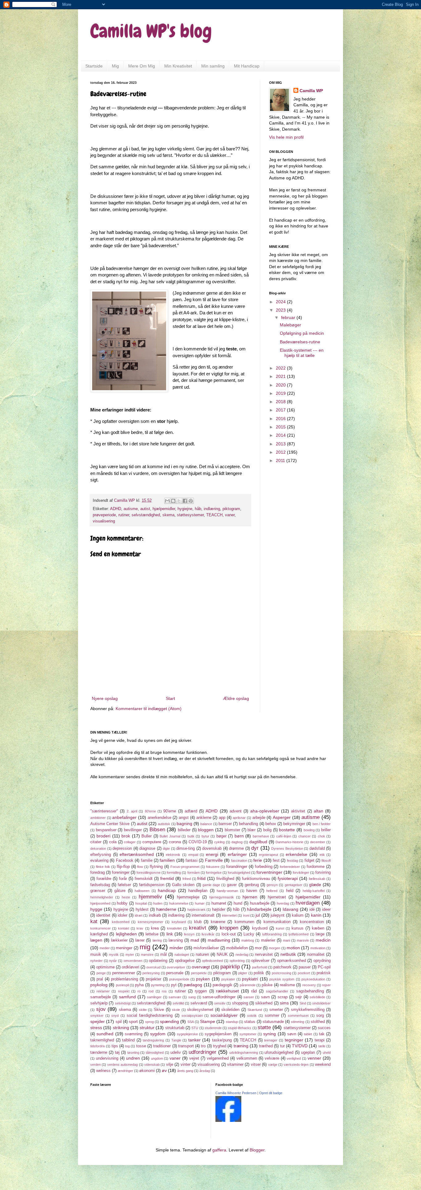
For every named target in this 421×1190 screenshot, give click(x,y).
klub (198, 922)
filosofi (326, 860)
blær (251, 830)
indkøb (155, 915)
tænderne (98, 1052)
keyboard (179, 922)
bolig (267, 830)
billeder (184, 830)
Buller (146, 836)
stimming (297, 1022)
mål (163, 954)
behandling (248, 824)
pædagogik (222, 985)
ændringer (125, 1071)
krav (140, 928)
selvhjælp (99, 1003)
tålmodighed (155, 1052)
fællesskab (317, 879)
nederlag (241, 954)
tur (282, 1046)
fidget (309, 860)
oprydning (322, 961)
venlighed (294, 1058)
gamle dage (211, 885)
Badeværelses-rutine (300, 341)
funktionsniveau (256, 879)
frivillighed (225, 879)
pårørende (247, 985)
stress (96, 1027)
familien (167, 860)
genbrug (252, 885)
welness (103, 1071)
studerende (213, 1028)
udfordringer (202, 1052)
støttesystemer (190, 515)
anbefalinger (124, 817)
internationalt (203, 915)
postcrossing (281, 973)
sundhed (104, 1033)
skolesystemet (200, 1010)
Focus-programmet (184, 867)
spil (119, 1022)
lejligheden (126, 933)
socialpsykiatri (192, 1015)
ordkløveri (130, 967)
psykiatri (250, 978)
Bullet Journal (170, 836)
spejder (97, 1021)
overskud (153, 967)
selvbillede (317, 997)
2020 (281, 384)
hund (238, 903)
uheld (327, 1052)
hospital (141, 903)
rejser (326, 985)
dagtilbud (258, 841)
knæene (218, 922)
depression (122, 848)
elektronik (173, 855)
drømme (236, 848)
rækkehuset (227, 990)
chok (321, 836)
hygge (96, 909)
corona (175, 842)
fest (276, 860)
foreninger (120, 872)
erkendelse (296, 854)
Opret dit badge (270, 1093)
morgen (274, 948)
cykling (219, 842)
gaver (232, 885)
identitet (103, 915)
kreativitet (174, 928)
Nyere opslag (105, 698)
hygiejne (185, 509)
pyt (174, 985)
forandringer (236, 867)
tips (115, 1046)
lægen (96, 940)
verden (95, 1064)
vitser (256, 1064)
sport (133, 1022)
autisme (131, 509)
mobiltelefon (237, 948)
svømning (133, 1034)
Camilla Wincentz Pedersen (235, 1093)
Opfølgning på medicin (302, 333)
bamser (225, 824)
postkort (304, 973)
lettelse (151, 934)
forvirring (323, 872)
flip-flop (123, 867)
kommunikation (277, 922)
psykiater (228, 979)
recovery (309, 985)
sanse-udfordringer (218, 997)
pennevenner (123, 973)
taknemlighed (102, 1040)
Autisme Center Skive (109, 824)
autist (145, 509)
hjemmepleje (188, 897)
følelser (124, 885)
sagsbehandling (310, 991)
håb (198, 509)
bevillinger (133, 830)
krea (155, 928)
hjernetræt (277, 897)
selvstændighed (146, 515)
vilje (169, 1064)
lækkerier (119, 940)
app (222, 818)
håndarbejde (259, 909)
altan (318, 810)
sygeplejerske (187, 1034)
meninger (124, 948)
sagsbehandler (277, 991)
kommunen (244, 922)
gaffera (219, 1149)
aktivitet (298, 811)
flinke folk (103, 867)
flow (140, 867)
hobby (122, 903)
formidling (174, 872)
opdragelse (184, 961)
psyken (203, 978)
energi (212, 854)
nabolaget (181, 954)
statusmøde (273, 1022)
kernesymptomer (150, 922)
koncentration (312, 922)
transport (186, 1046)
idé (312, 909)
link (169, 933)
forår (123, 879)
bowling (309, 830)
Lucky (248, 934)
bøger (221, 836)
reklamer (103, 991)
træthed (266, 1046)
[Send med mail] (167, 501)
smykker (97, 1015)
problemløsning (124, 979)
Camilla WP (311, 90)
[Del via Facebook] (185, 501)
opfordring (237, 961)
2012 (281, 452)
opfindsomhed (212, 961)
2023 (281, 310)
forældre (103, 879)
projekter (153, 979)
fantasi (192, 860)
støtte (264, 1027)
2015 (281, 426)
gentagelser (293, 885)
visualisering (104, 521)
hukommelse (178, 903)
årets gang (185, 1071)
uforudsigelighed (278, 1052)
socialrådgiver (224, 1015)
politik (259, 973)
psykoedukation (313, 979)
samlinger (154, 997)
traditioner (162, 1046)
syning (269, 1033)
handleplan (197, 891)
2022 (281, 368)
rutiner (123, 515)
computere (151, 842)
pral (99, 979)
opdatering (158, 961)
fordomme (316, 867)
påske (267, 985)
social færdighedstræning (150, 1015)
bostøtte (287, 829)
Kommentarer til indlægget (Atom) (149, 708)
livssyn (189, 934)
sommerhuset (298, 1015)
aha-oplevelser (264, 810)
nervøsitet (264, 954)
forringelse (214, 872)
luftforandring (272, 934)
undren (133, 1058)
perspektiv (199, 973)
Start (170, 698)
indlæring (212, 509)
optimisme (105, 967)
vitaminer (235, 1064)
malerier (268, 940)
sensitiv (220, 1003)
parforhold (259, 967)
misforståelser (206, 948)
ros (164, 991)
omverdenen (133, 961)
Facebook (124, 860)
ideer (326, 909)
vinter (185, 1064)
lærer (140, 940)
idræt (138, 915)
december (317, 842)
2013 (281, 443)
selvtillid (178, 1003)
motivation (317, 948)
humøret (218, 903)
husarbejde (259, 903)
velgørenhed (218, 1058)
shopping (240, 1003)
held (289, 891)
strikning (121, 1027)
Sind (303, 1003)
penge (101, 973)
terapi (320, 1040)
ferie (257, 860)
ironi (246, 915)
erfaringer (237, 854)
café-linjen (283, 836)
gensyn (272, 885)
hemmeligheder (101, 897)
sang (192, 997)
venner (314, 1058)
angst (184, 818)
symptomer (247, 1034)
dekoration (98, 848)
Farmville (214, 860)
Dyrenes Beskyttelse (287, 848)
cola (112, 842)
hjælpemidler (164, 509)
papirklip (230, 967)
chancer (304, 836)
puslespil (122, 985)
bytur (205, 836)
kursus (298, 928)
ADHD (115, 509)
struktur (147, 1027)
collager (130, 842)
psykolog (99, 984)
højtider (218, 909)
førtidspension (151, 885)
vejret (194, 1058)
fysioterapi (288, 878)
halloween (142, 891)
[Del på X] (179, 501)
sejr (298, 997)
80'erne (150, 811)
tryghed (219, 1046)
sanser (248, 997)
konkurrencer (100, 928)
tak (322, 1034)
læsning (176, 940)
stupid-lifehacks (239, 1028)
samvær (175, 997)
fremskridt (144, 879)
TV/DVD (300, 1045)
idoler (122, 915)
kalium (298, 915)
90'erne (169, 811)
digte (166, 848)
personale (174, 973)
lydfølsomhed (298, 934)
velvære (272, 1058)
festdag (292, 860)
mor (258, 948)
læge (320, 934)
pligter (242, 973)
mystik (114, 954)
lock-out (229, 934)
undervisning (107, 1058)
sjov (101, 1009)
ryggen (201, 991)
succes (324, 1028)
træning (241, 1045)
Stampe (207, 1021)
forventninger (269, 872)
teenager (270, 1040)
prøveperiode (104, 515)
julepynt (277, 915)
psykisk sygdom (281, 979)
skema (168, 515)
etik (322, 855)
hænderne (166, 909)
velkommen (246, 1058)
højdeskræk (196, 909)
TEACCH (214, 515)
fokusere (212, 867)
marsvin (303, 940)
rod (151, 991)
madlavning (219, 940)
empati (193, 855)
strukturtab (174, 1028)
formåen (193, 872)
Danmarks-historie (289, 842)
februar (288, 317)
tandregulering (153, 1040)
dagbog (237, 842)
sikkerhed (263, 1003)
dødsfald (317, 848)
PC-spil (324, 967)
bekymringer (294, 824)
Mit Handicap (247, 65)
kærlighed (99, 934)
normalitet (316, 954)
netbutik (288, 954)
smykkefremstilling (308, 1010)
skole (176, 1010)
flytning (156, 867)
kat (93, 921)
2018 (281, 401)
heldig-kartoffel (314, 891)
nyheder (96, 961)
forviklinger (301, 872)
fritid (201, 878)
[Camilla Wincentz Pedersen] (228, 1120)
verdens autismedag (122, 1064)
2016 (281, 418)
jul (257, 915)
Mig (115, 65)
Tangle (176, 1040)
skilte (143, 1010)
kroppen (229, 928)
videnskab (152, 1064)
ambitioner (98, 818)
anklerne (203, 818)
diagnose (147, 848)
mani (286, 940)
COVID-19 (198, 842)
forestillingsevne (149, 872)
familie (147, 860)
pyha (139, 985)
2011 (281, 460)
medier (105, 948)
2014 (281, 435)
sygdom (158, 1033)
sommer (272, 1015)
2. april (132, 811)
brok (125, 835)
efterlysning (100, 855)
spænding (169, 1021)
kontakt (123, 928)
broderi (103, 835)
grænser (97, 891)
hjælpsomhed (100, 903)
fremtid (167, 878)
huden (157, 903)
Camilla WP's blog (151, 31)
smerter (276, 1010)
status (249, 1022)
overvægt (201, 966)
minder (176, 947)
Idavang (290, 909)
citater (95, 842)
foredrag (97, 872)
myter (129, 954)
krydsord (260, 928)
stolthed (318, 1022)
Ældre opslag (236, 698)
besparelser (106, 830)
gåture (119, 891)
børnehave (261, 836)
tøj (117, 1052)
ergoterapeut (268, 855)
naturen (202, 954)
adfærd (191, 811)
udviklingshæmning (243, 1052)
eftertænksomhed (137, 854)
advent (236, 811)
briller (326, 830)
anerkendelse (159, 818)
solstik (252, 1015)
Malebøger (290, 324)
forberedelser (290, 867)
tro (203, 1046)
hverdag (283, 903)
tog (127, 1046)
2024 (281, 301)
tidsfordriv (97, 1046)
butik (190, 836)
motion (293, 947)
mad (194, 940)
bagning (184, 823)
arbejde (258, 818)
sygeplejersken (218, 1034)
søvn (291, 1034)
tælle (321, 1046)
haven (251, 891)
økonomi (147, 1071)
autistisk (164, 824)
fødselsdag (100, 885)
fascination (239, 860)
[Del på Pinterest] (191, 501)
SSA (190, 1022)
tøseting (133, 1052)
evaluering (99, 860)
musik (95, 954)
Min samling (213, 65)
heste (126, 897)
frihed (186, 879)
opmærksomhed (291, 961)
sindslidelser (321, 1003)
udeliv (175, 1052)
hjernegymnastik (221, 897)
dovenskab (212, 848)
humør (200, 903)
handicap (167, 890)
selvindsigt (123, 1003)
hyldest (142, 909)
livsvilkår (208, 934)
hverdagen (308, 903)
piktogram (231, 509)
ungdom (157, 1058)
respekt (123, 991)
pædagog (193, 984)
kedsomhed (120, 922)
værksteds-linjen (296, 1064)
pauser (305, 967)
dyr (255, 848)
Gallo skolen (183, 885)
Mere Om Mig (141, 65)
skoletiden (230, 1010)
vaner (230, 515)
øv (164, 1070)
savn (265, 997)
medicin (323, 940)
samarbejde (100, 997)
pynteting (158, 985)
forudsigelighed (239, 872)
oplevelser (260, 961)
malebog (247, 940)
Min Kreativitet (178, 65)
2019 (281, 393)
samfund (127, 996)
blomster (232, 830)
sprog (149, 1022)
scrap (283, 997)
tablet (308, 1034)
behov (270, 824)
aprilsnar (239, 818)
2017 (281, 409)
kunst (280, 928)
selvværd (198, 1003)
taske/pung (222, 1040)
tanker (194, 1039)
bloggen (206, 829)
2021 (281, 376)
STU (194, 1028)
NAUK (222, 954)
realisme (287, 985)
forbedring (263, 867)
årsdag (204, 1071)
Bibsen (157, 829)
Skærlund (254, 1010)
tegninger (294, 1039)
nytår (113, 961)
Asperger (282, 817)
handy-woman (227, 891)
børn (239, 835)
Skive (159, 1010)
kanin (316, 915)
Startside (94, 65)
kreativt (197, 928)
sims (284, 1002)
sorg (320, 1015)
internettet (229, 915)
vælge (272, 1064)
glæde (315, 884)
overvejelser (176, 967)
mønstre (147, 954)
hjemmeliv (150, 897)
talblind (128, 1040)
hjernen (250, 896)
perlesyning (151, 973)
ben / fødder (322, 824)
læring (157, 940)
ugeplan (308, 1052)
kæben (318, 928)
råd (254, 991)
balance (206, 824)
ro (139, 991)
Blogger (257, 1149)
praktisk (324, 973)
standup (232, 1022)
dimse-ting (185, 848)
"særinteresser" (104, 811)
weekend (323, 1064)
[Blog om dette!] (173, 501)
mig (145, 947)
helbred (271, 891)
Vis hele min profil (286, 137)
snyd (115, 1015)
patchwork (282, 967)
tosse (141, 1046)
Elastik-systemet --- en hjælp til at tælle (302, 353)
